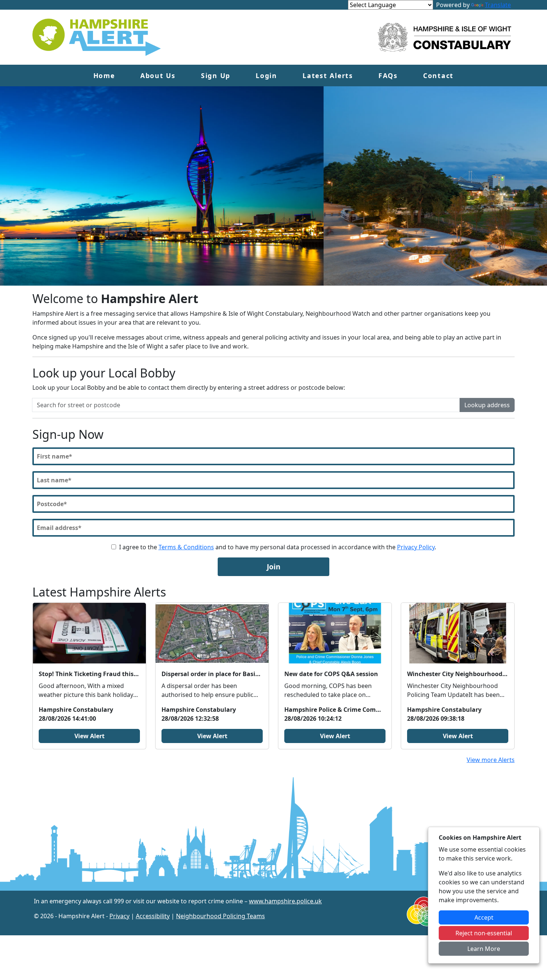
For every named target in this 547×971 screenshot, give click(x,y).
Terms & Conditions (186, 547)
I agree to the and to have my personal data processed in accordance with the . (277, 547)
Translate (498, 5)
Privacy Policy (416, 547)
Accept (483, 917)
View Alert (89, 736)
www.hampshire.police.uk (285, 901)
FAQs (388, 75)
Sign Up (215, 75)
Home (104, 75)
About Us (158, 75)
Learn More (483, 949)
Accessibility (153, 916)
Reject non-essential (483, 933)
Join (274, 567)
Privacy (119, 916)
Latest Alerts (328, 75)
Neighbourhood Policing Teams (220, 916)
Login (266, 75)
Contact (438, 75)
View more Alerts (491, 760)
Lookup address (487, 405)
